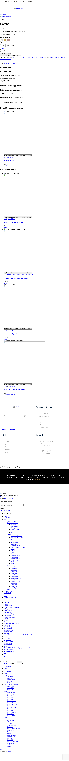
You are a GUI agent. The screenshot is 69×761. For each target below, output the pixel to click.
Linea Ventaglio (11, 712)
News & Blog (8, 625)
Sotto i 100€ (42, 57)
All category (7, 666)
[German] (63, 2)
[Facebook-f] (38, 459)
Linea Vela (14, 584)
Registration (7, 638)
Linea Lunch (14, 576)
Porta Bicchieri (15, 552)
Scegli (5, 166)
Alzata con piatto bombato (13, 222)
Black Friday (16, 57)
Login (2, 508)
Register (6, 636)
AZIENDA (7, 518)
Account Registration (10, 597)
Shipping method (8, 644)
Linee (8, 565)
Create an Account (9, 498)
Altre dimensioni (5, 43)
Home (5, 596)
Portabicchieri (11, 736)
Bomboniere (14, 524)
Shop (5, 646)
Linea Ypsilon (15, 588)
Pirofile (13, 550)
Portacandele (10, 681)
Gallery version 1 (8, 609)
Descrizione (7, 62)
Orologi (13, 528)
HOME (6, 516)
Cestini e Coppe (15, 545)
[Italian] (57, 2)
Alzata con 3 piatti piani (12, 334)
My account (7, 622)
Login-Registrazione (9, 617)
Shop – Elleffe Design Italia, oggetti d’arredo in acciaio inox (21, 648)
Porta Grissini (15, 554)
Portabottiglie (11, 679)
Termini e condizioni (9, 651)
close (9, 751)
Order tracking (8, 627)
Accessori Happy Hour (17, 537)
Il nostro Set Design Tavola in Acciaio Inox (16, 614)
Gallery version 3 (8, 612)
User (5, 653)
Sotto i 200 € (11, 219)
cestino (60, 57)
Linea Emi (14, 570)
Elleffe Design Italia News (11, 607)
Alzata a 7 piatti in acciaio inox (15, 389)
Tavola (9, 534)
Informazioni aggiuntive (10, 63)
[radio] (1, 40)
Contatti (6, 604)
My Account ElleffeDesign (11, 623)
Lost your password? (6, 510)
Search (19, 661)
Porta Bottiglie (15, 529)
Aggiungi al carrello (6, 53)
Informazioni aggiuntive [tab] (11, 86)
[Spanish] (65, 2)
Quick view (22, 155)
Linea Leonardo (15, 575)
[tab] (36, 62)
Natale (5, 717)
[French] (61, 2)
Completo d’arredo (12, 523)
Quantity (2, 50)
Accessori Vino (15, 539)
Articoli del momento (13, 521)
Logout (6, 618)
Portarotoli (10, 740)
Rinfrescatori (14, 560)
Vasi (12, 532)
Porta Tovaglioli (15, 558)
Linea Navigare (15, 581)
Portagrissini (10, 738)
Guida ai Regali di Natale (11, 684)
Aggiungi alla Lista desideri (8, 55)
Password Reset (8, 630)
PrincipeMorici (38, 479)
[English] (59, 2)
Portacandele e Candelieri (18, 531)
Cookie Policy (8, 605)
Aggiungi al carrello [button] (9, 394)
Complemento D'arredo (10, 675)
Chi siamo (6, 602)
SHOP (5, 519)
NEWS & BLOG (9, 591)
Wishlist (6, 654)
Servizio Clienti (8, 643)
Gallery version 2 (8, 610)
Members (6, 620)
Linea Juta (24, 274)
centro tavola (53, 57)
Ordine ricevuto (8, 628)
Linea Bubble (15, 567)
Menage (13, 549)
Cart (5, 599)
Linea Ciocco (34, 57)
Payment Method (8, 631)
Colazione (10, 727)
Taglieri (13, 562)
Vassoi (13, 157)
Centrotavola (14, 526)
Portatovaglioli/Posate (13, 741)
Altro (8, 589)
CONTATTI (7, 593)
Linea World (14, 586)
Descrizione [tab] (5, 67)
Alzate (5, 219)
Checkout (6, 601)
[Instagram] (43, 459)
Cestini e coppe (25, 57)
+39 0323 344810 (9, 429)
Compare (18, 55)
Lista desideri (7, 615)
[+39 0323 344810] (3, 423)
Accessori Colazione (16, 536)
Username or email (6, 501)
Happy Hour (10, 730)
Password (3, 505)
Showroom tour (8, 649)
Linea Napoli (14, 580)
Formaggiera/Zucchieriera (14, 728)
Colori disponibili (5, 37)
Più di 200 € (7, 157)
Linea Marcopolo (16, 578)
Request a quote (8, 641)
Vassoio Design (9, 161)
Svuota (2, 48)
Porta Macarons (15, 555)
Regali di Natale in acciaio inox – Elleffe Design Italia (19, 635)
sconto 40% (7, 59)
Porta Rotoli (14, 557)
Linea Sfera (14, 583)
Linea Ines (14, 571)
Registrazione (7, 640)
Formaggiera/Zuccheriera (18, 547)
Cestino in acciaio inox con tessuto (16, 278)
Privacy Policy (8, 633)
